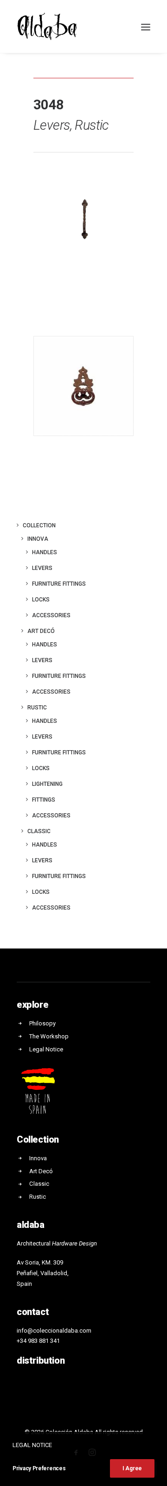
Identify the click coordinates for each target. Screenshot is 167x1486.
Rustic (37, 707)
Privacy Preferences (39, 1468)
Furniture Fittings (59, 676)
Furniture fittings (59, 584)
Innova (37, 539)
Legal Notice (46, 1049)
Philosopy (42, 1023)
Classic (39, 831)
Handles (44, 552)
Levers (42, 568)
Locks (41, 599)
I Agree (132, 1468)
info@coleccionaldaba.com (54, 1330)
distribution (40, 1360)
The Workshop (49, 1036)
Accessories (51, 615)
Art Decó (41, 631)
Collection (39, 525)
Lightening (47, 784)
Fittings (43, 800)
